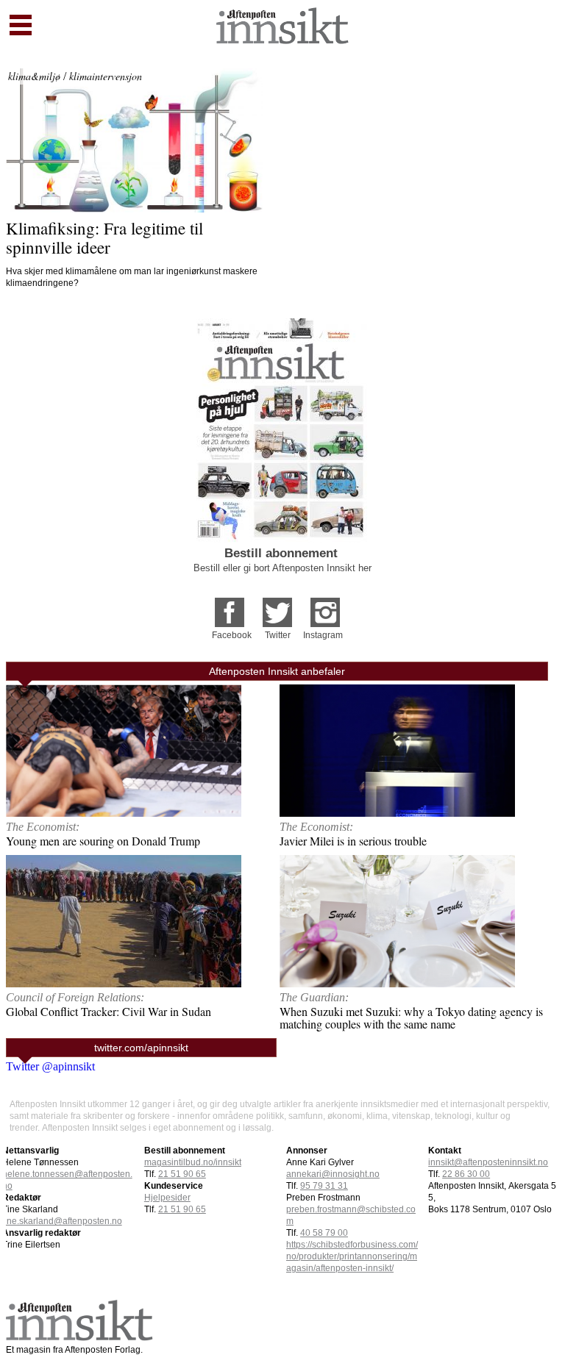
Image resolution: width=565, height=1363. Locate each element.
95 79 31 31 (324, 1186)
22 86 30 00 (466, 1174)
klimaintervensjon (105, 76)
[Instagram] (325, 607)
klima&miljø (34, 76)
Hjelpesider (167, 1197)
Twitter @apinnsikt (50, 1066)
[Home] (282, 40)
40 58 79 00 (324, 1233)
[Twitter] (277, 607)
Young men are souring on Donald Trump (103, 840)
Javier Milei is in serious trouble (353, 840)
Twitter (278, 635)
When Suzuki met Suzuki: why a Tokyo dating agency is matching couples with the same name (411, 1017)
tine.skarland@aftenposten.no (62, 1221)
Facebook (232, 635)
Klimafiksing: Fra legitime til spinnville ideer (106, 237)
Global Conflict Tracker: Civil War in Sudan (108, 1011)
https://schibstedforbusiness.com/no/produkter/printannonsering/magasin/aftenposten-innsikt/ (352, 1256)
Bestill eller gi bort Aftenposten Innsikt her (282, 568)
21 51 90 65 (182, 1174)
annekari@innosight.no (333, 1174)
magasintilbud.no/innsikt (192, 1162)
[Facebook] (229, 607)
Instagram (323, 635)
